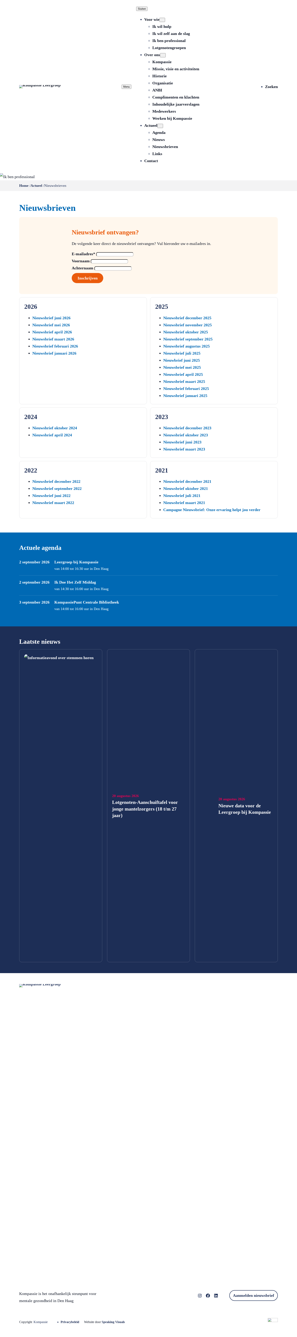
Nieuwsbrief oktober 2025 (185, 332)
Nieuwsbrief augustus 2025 (186, 346)
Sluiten (142, 8)
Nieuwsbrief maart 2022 (53, 502)
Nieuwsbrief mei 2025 (182, 367)
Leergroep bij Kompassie (76, 562)
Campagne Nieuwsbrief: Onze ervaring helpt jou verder (211, 509)
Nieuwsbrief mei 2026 (51, 325)
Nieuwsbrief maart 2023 (184, 449)
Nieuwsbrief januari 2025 (185, 395)
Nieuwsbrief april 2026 (52, 332)
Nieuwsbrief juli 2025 (181, 353)
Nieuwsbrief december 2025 (187, 318)
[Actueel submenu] (160, 126)
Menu (126, 86)
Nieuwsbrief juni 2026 (51, 318)
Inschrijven (88, 278)
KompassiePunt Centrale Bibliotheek (86, 602)
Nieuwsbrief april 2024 (52, 435)
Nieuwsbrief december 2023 (187, 428)
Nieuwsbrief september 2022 (57, 488)
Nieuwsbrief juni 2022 (51, 495)
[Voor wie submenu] (162, 20)
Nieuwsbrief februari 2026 (55, 346)
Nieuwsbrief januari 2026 (54, 353)
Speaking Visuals (113, 1322)
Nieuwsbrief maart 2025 (184, 381)
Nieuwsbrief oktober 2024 (54, 428)
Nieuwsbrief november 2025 (187, 325)
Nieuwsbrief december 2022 (56, 481)
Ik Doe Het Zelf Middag (75, 582)
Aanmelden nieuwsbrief (253, 1295)
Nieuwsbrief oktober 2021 (185, 488)
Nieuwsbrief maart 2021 (184, 502)
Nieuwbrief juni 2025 (181, 360)
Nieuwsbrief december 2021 (187, 481)
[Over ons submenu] (163, 55)
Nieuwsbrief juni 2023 (182, 442)
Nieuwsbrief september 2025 (188, 339)
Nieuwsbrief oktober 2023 (185, 435)
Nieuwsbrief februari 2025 (186, 388)
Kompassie (41, 1322)
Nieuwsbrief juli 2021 (181, 495)
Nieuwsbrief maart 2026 (53, 339)
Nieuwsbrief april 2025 (183, 374)
